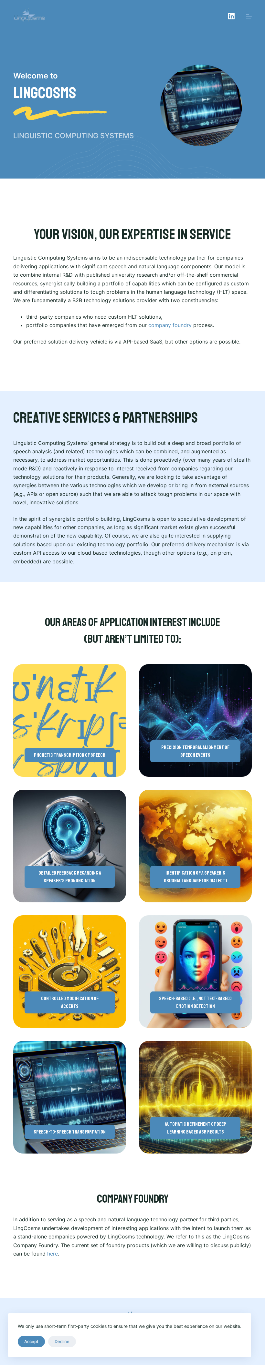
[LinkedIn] (231, 16)
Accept (31, 1341)
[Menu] (249, 16)
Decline (62, 1341)
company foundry (170, 325)
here (52, 1253)
